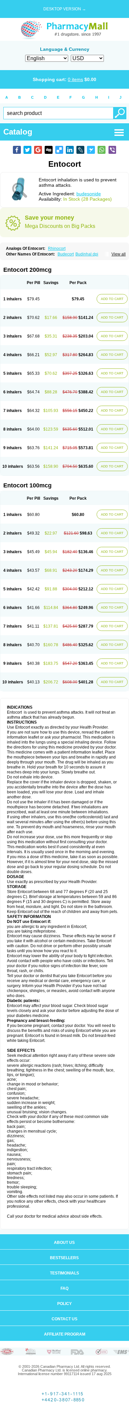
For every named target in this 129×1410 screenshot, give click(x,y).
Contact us (64, 1319)
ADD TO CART (112, 299)
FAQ (64, 1288)
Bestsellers (64, 1258)
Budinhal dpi (86, 254)
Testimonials (64, 1273)
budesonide (88, 193)
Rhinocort (56, 248)
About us (64, 1242)
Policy (64, 1303)
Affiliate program (64, 1334)
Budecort (66, 254)
